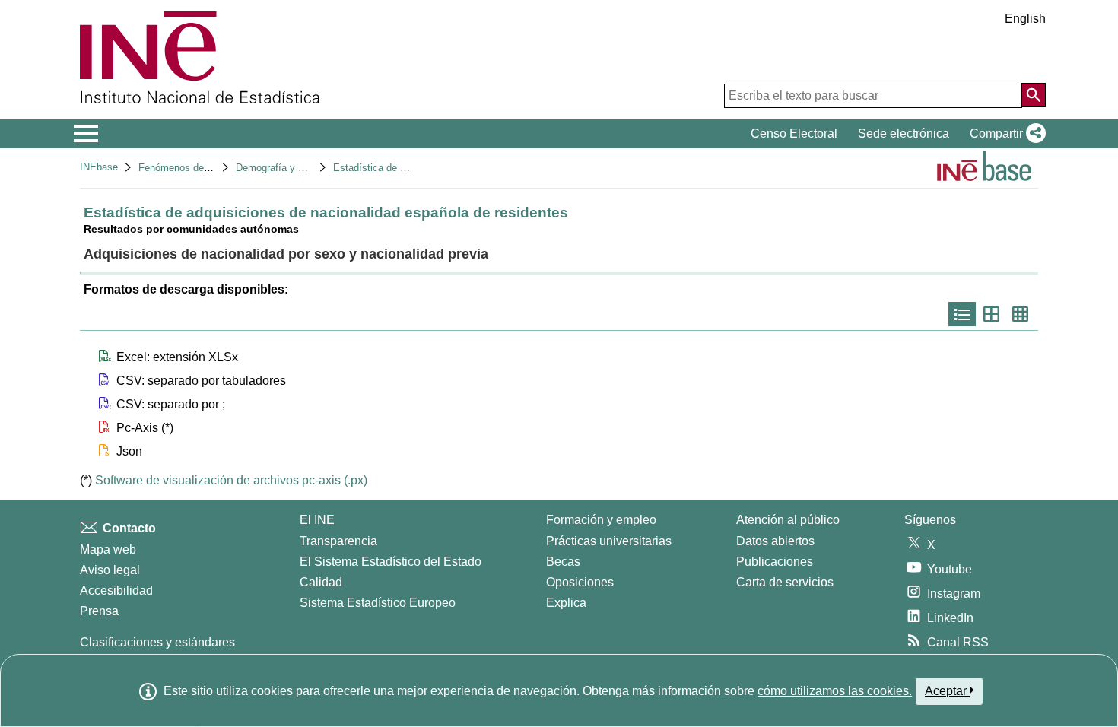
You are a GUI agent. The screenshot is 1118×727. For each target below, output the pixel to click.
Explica (566, 602)
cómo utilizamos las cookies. (835, 690)
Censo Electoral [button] (794, 133)
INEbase (99, 167)
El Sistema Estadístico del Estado (390, 561)
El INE (317, 519)
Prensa (99, 611)
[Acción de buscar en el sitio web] (1033, 95)
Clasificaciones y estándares (157, 642)
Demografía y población (288, 167)
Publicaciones (774, 561)
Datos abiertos (775, 541)
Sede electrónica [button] (903, 133)
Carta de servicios (785, 582)
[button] (1005, 134)
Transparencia (338, 541)
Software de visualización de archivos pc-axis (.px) (231, 480)
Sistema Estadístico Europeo (378, 602)
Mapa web (108, 549)
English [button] (1025, 18)
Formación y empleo (601, 519)
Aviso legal (110, 570)
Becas (563, 561)
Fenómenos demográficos (195, 167)
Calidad (321, 582)
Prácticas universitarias (609, 541)
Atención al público (788, 519)
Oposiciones (580, 582)
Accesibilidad (116, 590)
